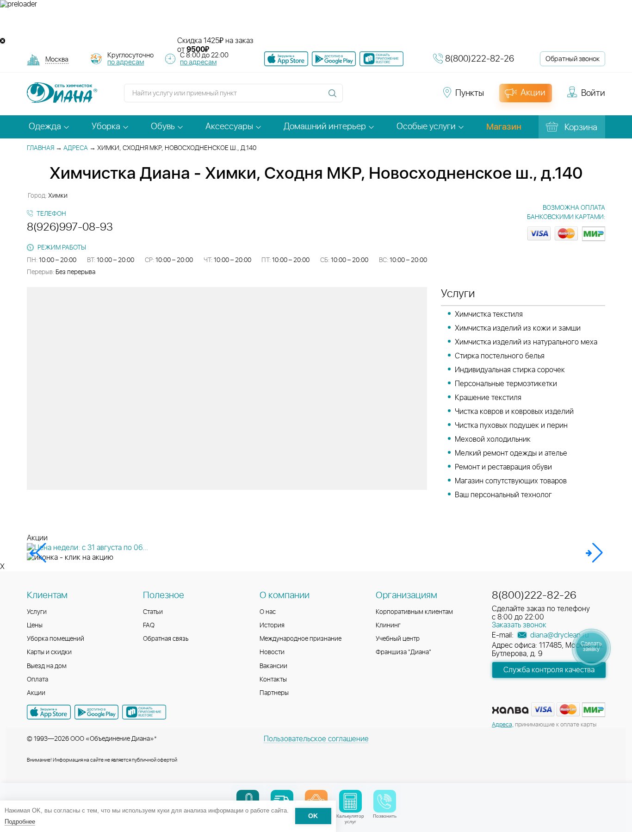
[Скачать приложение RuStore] (381, 58)
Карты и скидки (49, 652)
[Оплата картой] (510, 710)
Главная (40, 148)
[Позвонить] (384, 801)
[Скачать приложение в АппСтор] (286, 58)
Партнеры (274, 693)
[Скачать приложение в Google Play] (96, 712)
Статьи (153, 612)
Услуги (37, 612)
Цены (35, 625)
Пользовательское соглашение (316, 739)
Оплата (37, 679)
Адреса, (503, 725)
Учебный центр (398, 639)
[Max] (420, 97)
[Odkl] (371, 97)
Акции (36, 693)
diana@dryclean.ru (558, 635)
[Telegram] (405, 97)
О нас (268, 612)
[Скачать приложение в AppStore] (49, 712)
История (272, 625)
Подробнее (20, 821)
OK (313, 816)
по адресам (125, 62)
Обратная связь (166, 639)
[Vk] (355, 97)
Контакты (273, 679)
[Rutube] (388, 97)
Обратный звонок (572, 59)
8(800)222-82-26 (479, 59)
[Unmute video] (316, 23)
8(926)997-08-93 (70, 227)
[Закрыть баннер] (2, 41)
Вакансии (273, 666)
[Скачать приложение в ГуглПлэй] (334, 58)
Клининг (388, 625)
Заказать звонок (519, 625)
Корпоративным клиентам (414, 612)
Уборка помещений (55, 639)
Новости (272, 652)
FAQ (149, 625)
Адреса (75, 148)
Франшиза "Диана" (403, 652)
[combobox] (56, 60)
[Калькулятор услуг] (350, 801)
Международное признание (300, 639)
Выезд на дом (47, 666)
